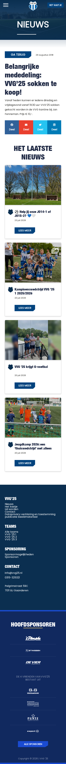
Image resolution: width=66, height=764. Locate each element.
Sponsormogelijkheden (19, 554)
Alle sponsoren (33, 744)
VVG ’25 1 (10, 534)
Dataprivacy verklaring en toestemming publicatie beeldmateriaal (30, 515)
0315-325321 (12, 577)
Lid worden (11, 509)
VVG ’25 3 (11, 539)
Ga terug (18, 55)
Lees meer (24, 230)
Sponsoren (11, 557)
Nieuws (9, 504)
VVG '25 (44, 758)
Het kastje (55, 5)
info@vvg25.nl (13, 573)
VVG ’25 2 (11, 537)
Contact (10, 512)
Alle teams (11, 532)
